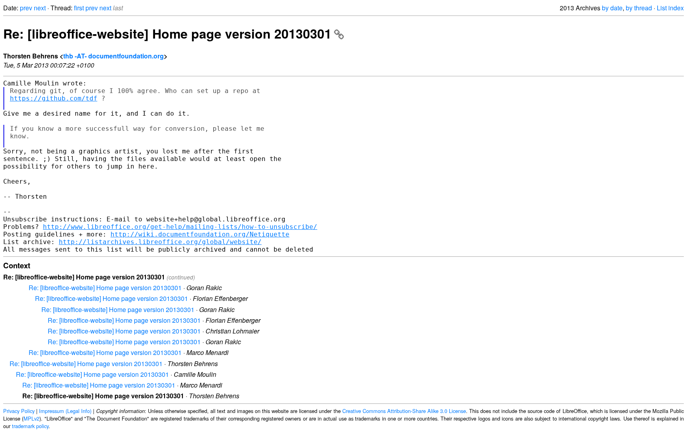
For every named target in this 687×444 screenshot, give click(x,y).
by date (612, 7)
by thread (639, 7)
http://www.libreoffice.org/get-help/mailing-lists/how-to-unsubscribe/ (180, 227)
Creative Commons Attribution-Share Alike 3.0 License (404, 411)
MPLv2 (31, 418)
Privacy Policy (19, 411)
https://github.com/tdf (53, 98)
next (40, 7)
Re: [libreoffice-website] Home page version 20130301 (167, 33)
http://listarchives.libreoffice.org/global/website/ (160, 242)
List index (670, 7)
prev (26, 7)
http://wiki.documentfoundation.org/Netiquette (200, 234)
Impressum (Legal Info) (65, 411)
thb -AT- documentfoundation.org (113, 55)
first (79, 7)
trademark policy (30, 426)
